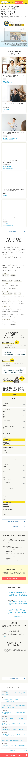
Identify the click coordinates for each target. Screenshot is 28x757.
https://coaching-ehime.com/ (8, 139)
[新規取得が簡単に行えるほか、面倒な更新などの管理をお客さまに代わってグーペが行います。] (24, 410)
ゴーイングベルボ (7, 166)
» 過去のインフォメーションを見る (18, 750)
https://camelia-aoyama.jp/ (7, 196)
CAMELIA (5, 195)
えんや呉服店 (6, 81)
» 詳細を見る (4, 628)
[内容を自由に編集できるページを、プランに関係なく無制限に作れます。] (24, 404)
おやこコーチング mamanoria (10, 138)
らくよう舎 (5, 223)
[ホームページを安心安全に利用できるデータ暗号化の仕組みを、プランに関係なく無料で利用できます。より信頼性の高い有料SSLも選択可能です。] (24, 477)
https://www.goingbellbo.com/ (8, 168)
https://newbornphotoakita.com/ (8, 111)
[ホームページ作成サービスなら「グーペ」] (7, 2)
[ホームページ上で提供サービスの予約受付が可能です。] (24, 421)
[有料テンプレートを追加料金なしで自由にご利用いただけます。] (24, 427)
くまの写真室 (6, 109)
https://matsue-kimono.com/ (7, 82)
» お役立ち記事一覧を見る (20, 616)
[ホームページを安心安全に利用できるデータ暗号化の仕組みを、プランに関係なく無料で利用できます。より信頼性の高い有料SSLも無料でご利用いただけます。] (24, 415)
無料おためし (18, 2)
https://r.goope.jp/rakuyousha (8, 225)
